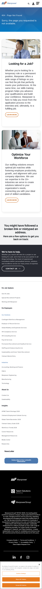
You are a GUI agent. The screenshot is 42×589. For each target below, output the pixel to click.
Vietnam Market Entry (9, 356)
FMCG (4, 371)
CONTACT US (11, 269)
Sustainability (6, 399)
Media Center (6, 440)
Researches (5, 444)
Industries (5, 362)
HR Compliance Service (9, 332)
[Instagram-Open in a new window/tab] (27, 557)
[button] (38, 3)
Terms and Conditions (27, 540)
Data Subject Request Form (21, 544)
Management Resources (9, 436)
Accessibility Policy (27, 542)
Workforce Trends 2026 (9, 427)
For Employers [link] (7, 308)
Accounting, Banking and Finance (12, 367)
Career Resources (7, 431)
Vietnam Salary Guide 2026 (10, 423)
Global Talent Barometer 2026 (11, 419)
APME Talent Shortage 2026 (11, 411)
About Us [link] (5, 389)
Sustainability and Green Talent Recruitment (16, 352)
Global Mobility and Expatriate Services (14, 327)
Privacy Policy (13, 542)
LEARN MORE (12, 115)
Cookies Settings (21, 573)
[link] (21, 557)
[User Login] (33, 4)
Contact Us (5, 395)
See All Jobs (6, 293)
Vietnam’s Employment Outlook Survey (14, 415)
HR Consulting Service (9, 336)
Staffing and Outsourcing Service (12, 348)
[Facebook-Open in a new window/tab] (21, 557)
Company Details (12, 540)
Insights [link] (5, 406)
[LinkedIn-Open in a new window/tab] (14, 557)
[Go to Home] (9, 3)
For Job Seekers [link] (8, 288)
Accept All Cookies (21, 585)
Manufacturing (6, 379)
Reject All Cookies (21, 579)
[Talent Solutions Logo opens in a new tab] (21, 491)
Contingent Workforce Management (13, 319)
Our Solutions (6, 315)
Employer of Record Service (11, 323)
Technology (5, 383)
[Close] (39, 564)
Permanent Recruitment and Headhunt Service (16, 344)
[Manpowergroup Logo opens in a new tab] (21, 503)
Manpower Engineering (9, 375)
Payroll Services (7, 340)
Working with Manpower (9, 302)
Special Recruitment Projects (11, 298)
